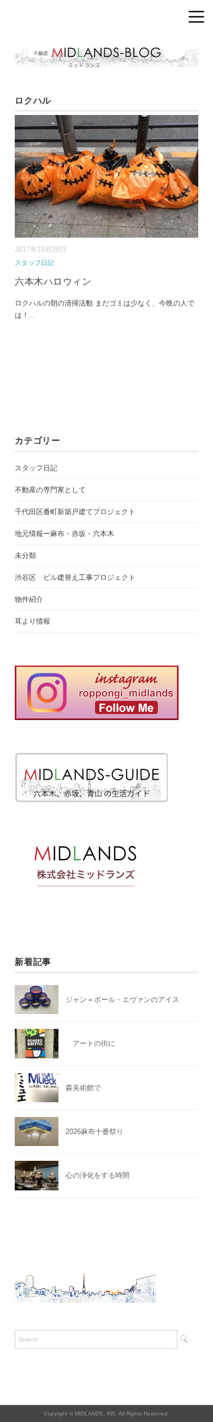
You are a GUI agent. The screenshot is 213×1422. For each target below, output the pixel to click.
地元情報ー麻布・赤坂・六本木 (64, 533)
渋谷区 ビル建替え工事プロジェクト (75, 577)
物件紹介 (29, 599)
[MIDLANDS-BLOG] (106, 46)
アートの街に (90, 1043)
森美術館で (83, 1088)
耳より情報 (32, 621)
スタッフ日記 (34, 263)
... (32, 315)
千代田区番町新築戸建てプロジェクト (75, 512)
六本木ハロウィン (53, 282)
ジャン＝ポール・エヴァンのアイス (122, 999)
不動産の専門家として (50, 490)
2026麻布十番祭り (98, 1131)
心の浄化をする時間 (97, 1175)
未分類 (25, 555)
